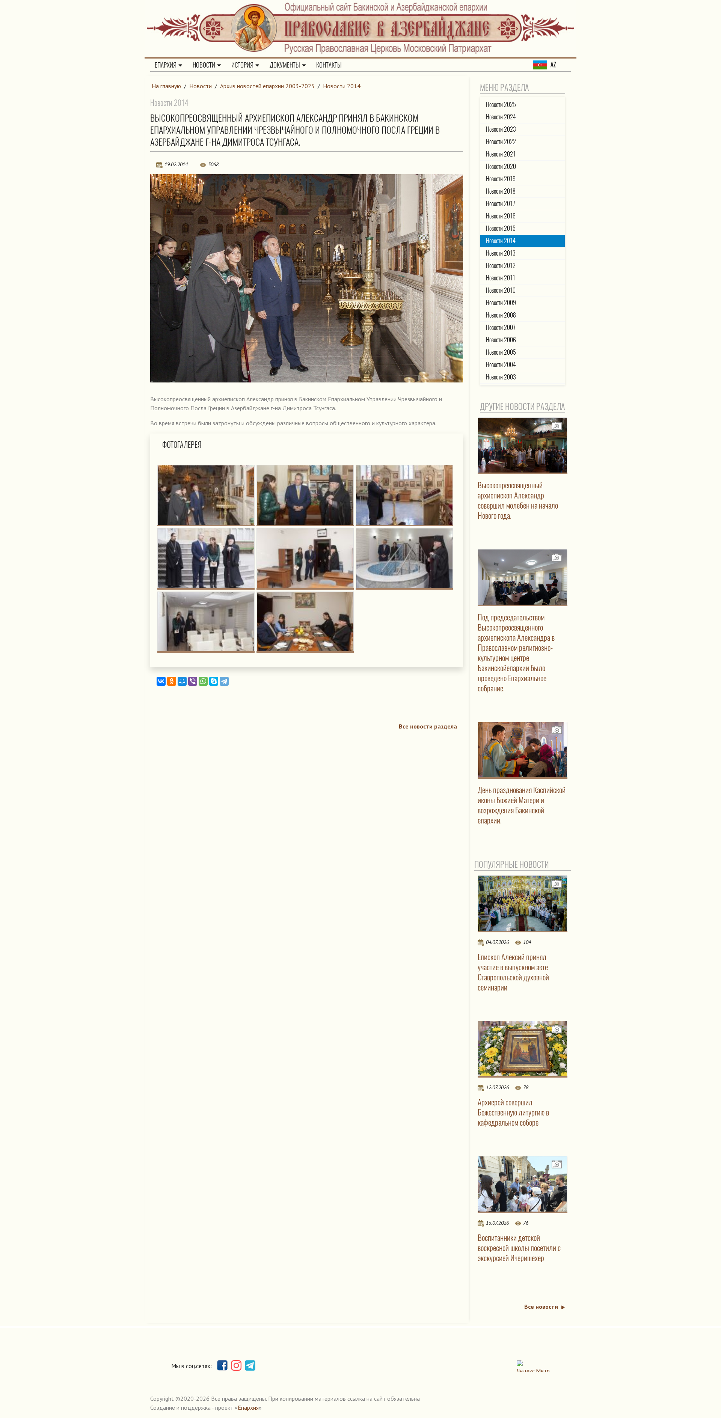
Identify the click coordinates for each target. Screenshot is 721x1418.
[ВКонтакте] (161, 681)
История (242, 64)
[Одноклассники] (171, 681)
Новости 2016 (501, 216)
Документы (285, 64)
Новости (204, 64)
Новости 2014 (341, 86)
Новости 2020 (501, 166)
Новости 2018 (501, 191)
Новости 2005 (501, 352)
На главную (166, 86)
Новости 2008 (501, 315)
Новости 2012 (501, 265)
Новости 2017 (500, 204)
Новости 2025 (501, 104)
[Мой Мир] (182, 681)
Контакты (329, 64)
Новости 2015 (501, 228)
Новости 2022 (501, 142)
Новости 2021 (501, 154)
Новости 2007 (501, 327)
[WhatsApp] (203, 681)
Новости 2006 (501, 340)
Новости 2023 (501, 129)
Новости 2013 (501, 253)
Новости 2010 (501, 290)
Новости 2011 (500, 278)
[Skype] (213, 681)
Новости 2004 (501, 365)
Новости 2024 (501, 117)
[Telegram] (224, 681)
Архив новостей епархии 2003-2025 (267, 86)
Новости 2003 (501, 377)
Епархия (165, 64)
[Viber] (192, 681)
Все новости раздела (428, 726)
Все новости (541, 1306)
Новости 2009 (501, 303)
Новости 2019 (501, 179)
